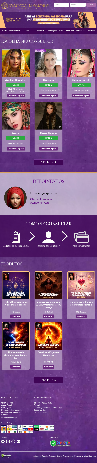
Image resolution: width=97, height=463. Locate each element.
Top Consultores (27, 32)
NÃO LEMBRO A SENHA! (77, 8)
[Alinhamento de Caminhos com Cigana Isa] (16, 336)
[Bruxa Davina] (48, 115)
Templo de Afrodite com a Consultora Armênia (81, 303)
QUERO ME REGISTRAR (61, 8)
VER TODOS (48, 162)
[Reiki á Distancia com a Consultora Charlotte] (16, 285)
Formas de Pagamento (11, 412)
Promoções (52, 31)
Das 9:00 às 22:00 (42, 412)
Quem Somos (7, 403)
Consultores (14, 31)
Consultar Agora (16, 95)
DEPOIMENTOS (48, 181)
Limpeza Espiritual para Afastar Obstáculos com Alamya (48, 305)
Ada (46, 202)
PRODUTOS (11, 264)
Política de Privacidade (11, 410)
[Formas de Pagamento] (27, 433)
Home (4, 31)
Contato (91, 31)
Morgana (48, 80)
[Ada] (15, 198)
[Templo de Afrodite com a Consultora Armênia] (81, 285)
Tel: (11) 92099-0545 (43, 403)
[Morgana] (48, 62)
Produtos (70, 31)
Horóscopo (81, 31)
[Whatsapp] (13, 443)
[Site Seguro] (60, 443)
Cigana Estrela (81, 80)
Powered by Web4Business (85, 456)
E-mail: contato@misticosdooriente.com (48, 406)
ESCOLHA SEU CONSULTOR (27, 41)
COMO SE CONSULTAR (48, 224)
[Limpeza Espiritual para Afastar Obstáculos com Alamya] (48, 285)
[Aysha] (16, 115)
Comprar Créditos (40, 32)
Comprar (16, 316)
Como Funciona (8, 405)
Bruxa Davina (48, 133)
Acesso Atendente (9, 417)
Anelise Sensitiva (15, 80)
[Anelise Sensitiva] (16, 62)
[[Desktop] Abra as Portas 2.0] (48, 20)
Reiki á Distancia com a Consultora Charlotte (16, 303)
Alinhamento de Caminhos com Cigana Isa (15, 355)
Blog (61, 31)
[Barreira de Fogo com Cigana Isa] (48, 336)
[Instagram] (8, 443)
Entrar (91, 5)
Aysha (16, 133)
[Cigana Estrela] (81, 62)
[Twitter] (3, 443)
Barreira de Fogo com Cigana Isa (48, 354)
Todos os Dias (40, 410)
